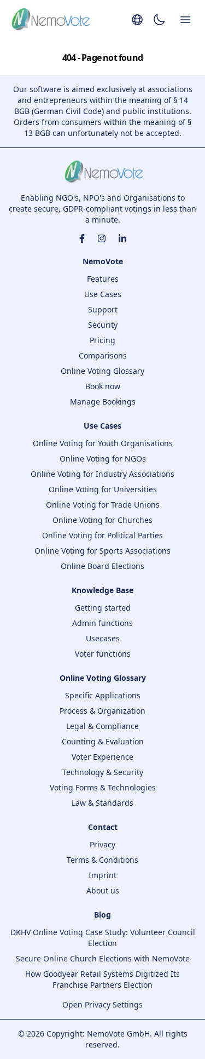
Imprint (102, 875)
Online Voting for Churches (102, 520)
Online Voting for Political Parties (102, 535)
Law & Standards (102, 803)
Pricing (102, 340)
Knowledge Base (102, 590)
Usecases (103, 638)
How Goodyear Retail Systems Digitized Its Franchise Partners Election (102, 979)
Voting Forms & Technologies (103, 787)
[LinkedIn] (122, 238)
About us (102, 890)
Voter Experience (102, 756)
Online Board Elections (102, 566)
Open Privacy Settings (102, 1004)
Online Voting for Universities (103, 489)
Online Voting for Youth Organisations (103, 443)
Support (103, 309)
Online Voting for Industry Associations (102, 474)
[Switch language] (137, 20)
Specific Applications (102, 695)
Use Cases (102, 294)
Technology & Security (102, 772)
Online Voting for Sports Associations (102, 550)
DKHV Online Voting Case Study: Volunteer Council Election (102, 937)
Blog (102, 914)
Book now (102, 386)
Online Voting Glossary (102, 371)
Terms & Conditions (102, 860)
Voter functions (103, 653)
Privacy (102, 844)
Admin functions (102, 623)
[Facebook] (82, 238)
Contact (103, 827)
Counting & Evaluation (103, 741)
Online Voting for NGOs (103, 458)
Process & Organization (102, 710)
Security (103, 325)
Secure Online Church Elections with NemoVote (103, 958)
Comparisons (103, 355)
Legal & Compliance (102, 726)
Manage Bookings (103, 401)
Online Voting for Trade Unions (103, 504)
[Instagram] (102, 238)
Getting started (103, 607)
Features (103, 279)
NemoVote (103, 261)
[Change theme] (159, 20)
